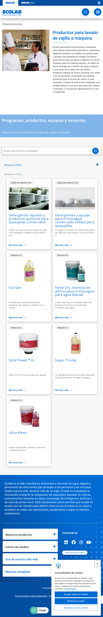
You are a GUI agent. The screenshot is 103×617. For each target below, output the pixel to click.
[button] (85, 12)
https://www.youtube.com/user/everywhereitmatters (88, 542)
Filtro (13, 165)
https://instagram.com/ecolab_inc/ (81, 542)
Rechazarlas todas (76, 601)
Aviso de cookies (69, 589)
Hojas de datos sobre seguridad (30, 596)
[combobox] (46, 151)
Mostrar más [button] (16, 245)
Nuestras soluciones (13, 24)
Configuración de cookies (76, 608)
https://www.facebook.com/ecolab (73, 542)
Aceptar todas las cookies (76, 594)
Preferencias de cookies (74, 553)
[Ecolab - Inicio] (11, 12)
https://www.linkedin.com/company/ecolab (66, 542)
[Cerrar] (97, 564)
